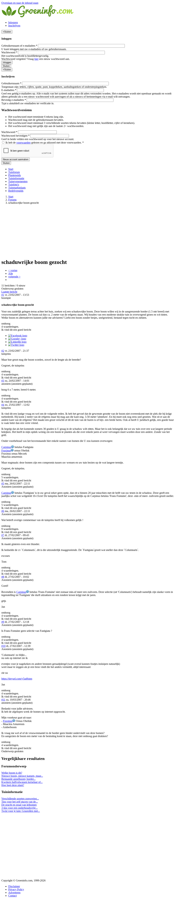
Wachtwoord (9, 52)
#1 (2, 294)
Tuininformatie (16, 178)
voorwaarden (23, 142)
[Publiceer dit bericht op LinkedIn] (17, 341)
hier (36, 58)
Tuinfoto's (13, 184)
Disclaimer (14, 886)
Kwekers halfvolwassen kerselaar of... (22, 782)
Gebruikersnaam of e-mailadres (19, 45)
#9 (2, 621)
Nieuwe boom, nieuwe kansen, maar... (22, 775)
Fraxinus (6, 450)
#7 (2, 535)
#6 (2, 511)
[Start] (37, 16)
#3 (2, 380)
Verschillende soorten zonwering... (20, 798)
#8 (2, 576)
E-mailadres (8, 90)
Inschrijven (14, 25)
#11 (3, 699)
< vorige (12, 270)
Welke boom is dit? (11, 772)
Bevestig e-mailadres (13, 99)
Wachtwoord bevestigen (15, 135)
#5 (2, 483)
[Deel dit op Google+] (17, 338)
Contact (12, 895)
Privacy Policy (16, 889)
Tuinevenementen (18, 181)
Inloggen (13, 22)
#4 (2, 404)
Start (10, 169)
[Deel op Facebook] (17, 335)
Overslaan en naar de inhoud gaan (19, 2)
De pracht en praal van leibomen (19, 804)
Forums (12, 199)
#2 (2, 350)
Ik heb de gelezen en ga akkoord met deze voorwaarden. (44, 142)
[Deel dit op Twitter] (16, 344)
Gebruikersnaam (11, 83)
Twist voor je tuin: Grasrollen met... (20, 811)
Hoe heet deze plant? (12, 785)
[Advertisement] (88, 231)
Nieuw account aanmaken (15, 159)
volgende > (14, 276)
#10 (3, 646)
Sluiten (6, 66)
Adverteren (14, 892)
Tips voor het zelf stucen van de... (19, 801)
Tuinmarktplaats (17, 187)
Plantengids (14, 175)
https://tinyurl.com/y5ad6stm (16, 678)
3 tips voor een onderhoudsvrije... (19, 807)
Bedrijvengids (15, 190)
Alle (10, 273)
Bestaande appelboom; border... (18, 778)
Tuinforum (14, 172)
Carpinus (6, 447)
